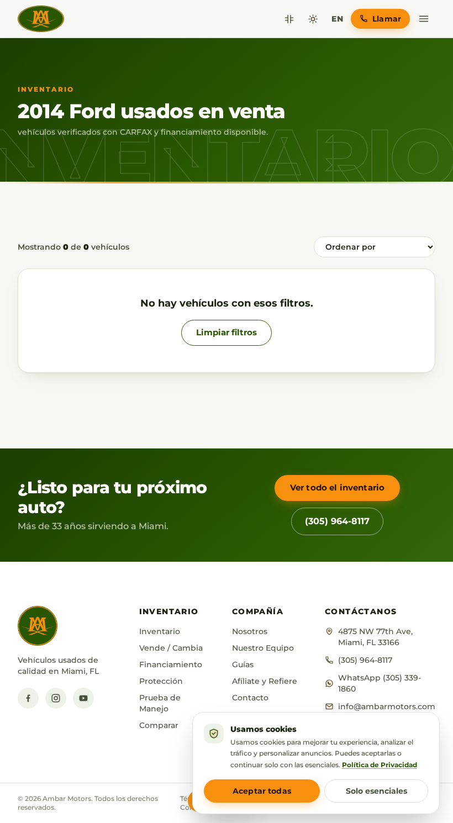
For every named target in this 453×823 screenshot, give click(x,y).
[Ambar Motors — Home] (41, 19)
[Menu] (423, 19)
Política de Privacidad (379, 765)
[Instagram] (55, 698)
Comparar (158, 725)
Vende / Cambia (171, 648)
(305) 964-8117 (337, 521)
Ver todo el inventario (337, 487)
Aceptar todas (262, 791)
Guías (243, 664)
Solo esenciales (376, 791)
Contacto (250, 698)
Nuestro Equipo (263, 648)
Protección (161, 681)
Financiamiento (170, 664)
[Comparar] (289, 19)
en (337, 19)
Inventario (159, 631)
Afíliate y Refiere (264, 681)
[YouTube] (83, 698)
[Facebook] (28, 698)
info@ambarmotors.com (386, 706)
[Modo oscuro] (313, 19)
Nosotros (249, 631)
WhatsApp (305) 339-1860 (379, 683)
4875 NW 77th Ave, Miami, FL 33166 (375, 636)
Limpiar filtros (226, 332)
